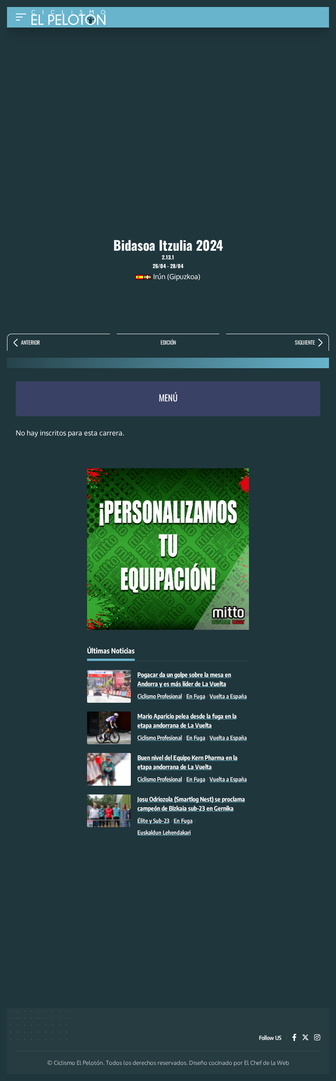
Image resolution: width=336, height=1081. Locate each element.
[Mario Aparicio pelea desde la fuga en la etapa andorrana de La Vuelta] (109, 727)
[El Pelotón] (71, 18)
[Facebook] (294, 1038)
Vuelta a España (228, 696)
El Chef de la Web (266, 1062)
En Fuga (195, 696)
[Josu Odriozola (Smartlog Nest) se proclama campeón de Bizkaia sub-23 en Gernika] (109, 810)
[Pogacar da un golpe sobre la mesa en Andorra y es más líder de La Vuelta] (109, 686)
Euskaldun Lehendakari (164, 832)
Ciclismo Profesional (159, 696)
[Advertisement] (168, 93)
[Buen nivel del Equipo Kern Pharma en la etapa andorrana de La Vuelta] (109, 769)
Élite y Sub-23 (153, 820)
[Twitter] (305, 1038)
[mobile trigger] (23, 17)
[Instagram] (317, 1038)
